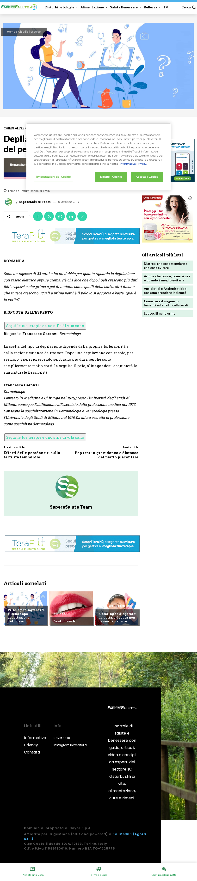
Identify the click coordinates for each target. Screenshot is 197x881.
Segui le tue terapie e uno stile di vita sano (45, 325)
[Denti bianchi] (70, 608)
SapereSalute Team (35, 201)
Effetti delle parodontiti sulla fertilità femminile (32, 454)
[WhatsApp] (60, 216)
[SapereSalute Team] (9, 202)
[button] (188, 7)
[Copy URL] (82, 216)
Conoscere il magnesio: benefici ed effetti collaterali (166, 303)
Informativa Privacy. (133, 163)
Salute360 (122, 834)
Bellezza (60, 613)
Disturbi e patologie (116, 606)
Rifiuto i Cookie (111, 176)
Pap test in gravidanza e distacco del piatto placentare (106, 454)
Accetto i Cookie (147, 176)
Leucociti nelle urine (159, 313)
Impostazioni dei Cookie (53, 176)
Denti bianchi (65, 621)
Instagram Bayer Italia (70, 745)
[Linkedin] (71, 216)
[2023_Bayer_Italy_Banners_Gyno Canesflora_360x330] (167, 219)
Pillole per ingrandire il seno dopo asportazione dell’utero (26, 615)
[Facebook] (38, 216)
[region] (98, 156)
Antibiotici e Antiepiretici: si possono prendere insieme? (165, 291)
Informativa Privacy (35, 741)
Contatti (32, 752)
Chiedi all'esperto (29, 31)
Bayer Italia (62, 738)
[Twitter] (49, 216)
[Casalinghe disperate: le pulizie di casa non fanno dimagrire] (116, 608)
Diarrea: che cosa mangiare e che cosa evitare (166, 266)
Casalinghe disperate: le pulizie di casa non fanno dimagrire (117, 617)
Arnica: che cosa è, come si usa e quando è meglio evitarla (167, 278)
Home (11, 31)
